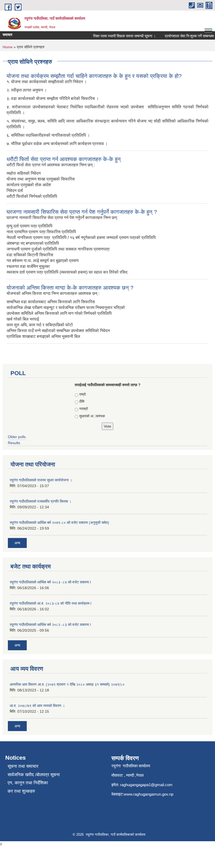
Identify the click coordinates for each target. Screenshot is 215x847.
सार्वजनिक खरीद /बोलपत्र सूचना (34, 774)
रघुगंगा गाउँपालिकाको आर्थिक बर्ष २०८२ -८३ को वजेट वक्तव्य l (50, 624)
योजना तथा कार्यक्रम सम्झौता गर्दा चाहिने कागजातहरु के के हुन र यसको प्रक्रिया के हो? (94, 76)
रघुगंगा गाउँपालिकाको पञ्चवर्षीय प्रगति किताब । (40, 501)
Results (14, 443)
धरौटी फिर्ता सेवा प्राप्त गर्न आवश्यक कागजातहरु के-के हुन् (64, 159)
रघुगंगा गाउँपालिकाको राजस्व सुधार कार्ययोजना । (41, 480)
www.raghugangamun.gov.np (148, 794)
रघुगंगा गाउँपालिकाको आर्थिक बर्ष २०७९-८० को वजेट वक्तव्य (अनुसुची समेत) (59, 522)
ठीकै (81, 401)
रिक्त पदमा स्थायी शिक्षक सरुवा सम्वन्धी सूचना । (119, 36)
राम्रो (82, 394)
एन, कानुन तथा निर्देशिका (28, 782)
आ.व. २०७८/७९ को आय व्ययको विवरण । (37, 706)
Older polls (17, 437)
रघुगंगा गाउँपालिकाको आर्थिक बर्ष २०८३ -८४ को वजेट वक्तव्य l (50, 582)
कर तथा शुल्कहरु (21, 791)
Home (8, 47)
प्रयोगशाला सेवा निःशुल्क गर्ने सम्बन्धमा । (186, 36)
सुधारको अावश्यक (92, 416)
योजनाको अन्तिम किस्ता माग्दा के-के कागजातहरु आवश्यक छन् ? (70, 288)
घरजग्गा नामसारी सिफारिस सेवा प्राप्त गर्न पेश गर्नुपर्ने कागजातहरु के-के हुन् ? (82, 212)
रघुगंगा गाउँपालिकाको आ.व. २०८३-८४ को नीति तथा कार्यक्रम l (50, 603)
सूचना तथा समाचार (23, 766)
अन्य (17, 543)
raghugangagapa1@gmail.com (146, 784)
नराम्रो (83, 409)
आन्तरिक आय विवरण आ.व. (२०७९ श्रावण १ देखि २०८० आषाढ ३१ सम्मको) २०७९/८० (67, 684)
